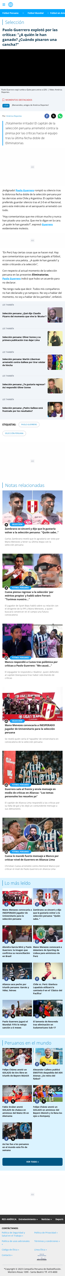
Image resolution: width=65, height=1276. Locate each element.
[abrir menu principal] (4, 5)
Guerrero (15, 278)
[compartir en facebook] (46, 116)
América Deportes (14, 116)
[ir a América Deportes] (10, 4)
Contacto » (7, 1255)
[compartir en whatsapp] (60, 116)
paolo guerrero (29, 424)
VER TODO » (32, 1161)
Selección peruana (14, 433)
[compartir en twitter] (53, 116)
